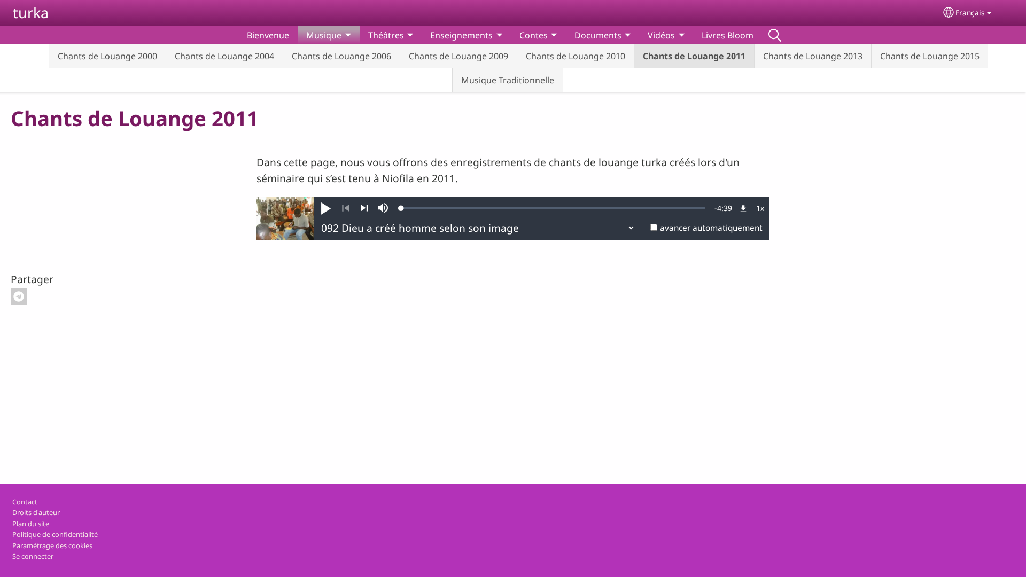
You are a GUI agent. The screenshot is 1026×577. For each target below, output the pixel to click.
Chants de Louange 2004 (224, 56)
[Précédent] (345, 208)
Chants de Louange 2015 (930, 56)
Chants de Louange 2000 (107, 56)
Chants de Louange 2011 (694, 56)
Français (970, 12)
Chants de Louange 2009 (458, 56)
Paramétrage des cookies (52, 545)
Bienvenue (268, 35)
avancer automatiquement (711, 227)
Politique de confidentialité (55, 534)
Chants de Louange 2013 (812, 56)
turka (31, 12)
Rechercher (775, 35)
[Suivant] (364, 208)
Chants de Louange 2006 (341, 56)
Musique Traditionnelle (507, 80)
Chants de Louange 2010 (575, 56)
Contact (24, 501)
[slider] (553, 208)
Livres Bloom (727, 35)
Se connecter (32, 556)
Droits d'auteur (36, 512)
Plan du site (30, 523)
